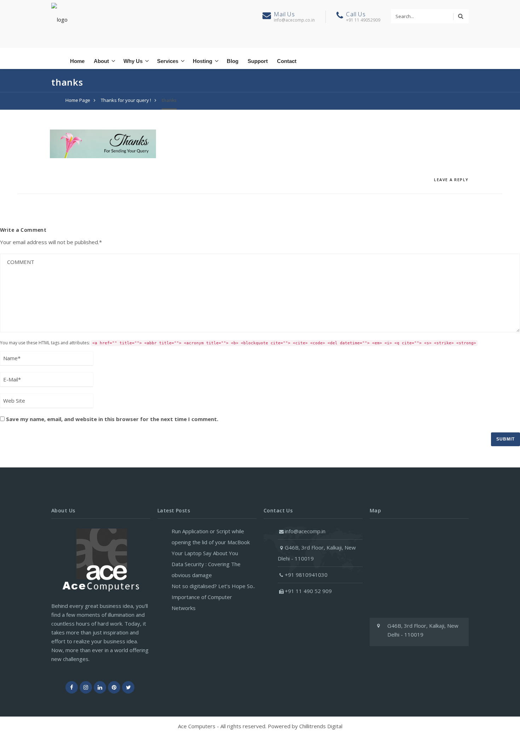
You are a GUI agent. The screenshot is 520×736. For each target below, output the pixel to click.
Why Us (133, 61)
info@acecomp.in (305, 531)
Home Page (77, 100)
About (101, 61)
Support (258, 61)
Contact (286, 61)
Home (77, 61)
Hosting (202, 61)
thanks (169, 100)
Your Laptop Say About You (205, 553)
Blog (232, 61)
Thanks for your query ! (126, 100)
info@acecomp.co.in (294, 20)
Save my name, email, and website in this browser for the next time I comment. (112, 418)
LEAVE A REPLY (451, 179)
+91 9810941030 (306, 574)
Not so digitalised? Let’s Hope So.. (213, 586)
